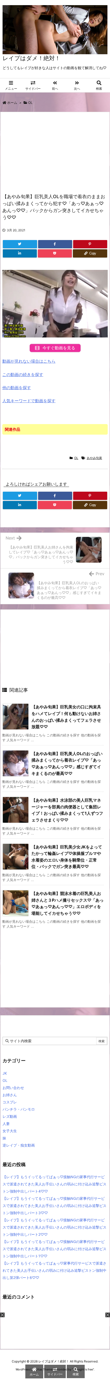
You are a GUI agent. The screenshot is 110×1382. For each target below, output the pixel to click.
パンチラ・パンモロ (19, 1109)
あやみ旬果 (94, 458)
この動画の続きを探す (22, 374)
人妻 (6, 1123)
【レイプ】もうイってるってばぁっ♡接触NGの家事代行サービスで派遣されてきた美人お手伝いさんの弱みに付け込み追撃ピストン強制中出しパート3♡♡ (54, 1205)
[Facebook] (55, 244)
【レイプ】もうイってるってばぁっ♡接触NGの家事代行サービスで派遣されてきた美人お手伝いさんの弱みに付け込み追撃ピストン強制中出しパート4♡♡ (54, 1184)
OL (30, 102)
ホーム (12, 102)
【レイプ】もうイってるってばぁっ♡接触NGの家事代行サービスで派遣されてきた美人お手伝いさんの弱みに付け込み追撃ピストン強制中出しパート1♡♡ (54, 1248)
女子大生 (10, 1131)
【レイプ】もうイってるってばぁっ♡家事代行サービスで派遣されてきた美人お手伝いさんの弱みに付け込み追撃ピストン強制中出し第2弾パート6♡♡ (54, 1270)
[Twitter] (20, 244)
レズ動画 (10, 1116)
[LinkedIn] (20, 253)
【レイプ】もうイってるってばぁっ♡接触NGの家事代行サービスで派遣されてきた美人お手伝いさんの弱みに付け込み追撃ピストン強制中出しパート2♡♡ (54, 1227)
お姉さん (10, 1095)
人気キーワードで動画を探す (29, 400)
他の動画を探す (16, 387)
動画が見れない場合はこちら (29, 361)
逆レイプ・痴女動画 (19, 1145)
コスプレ (10, 1102)
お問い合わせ (13, 1087)
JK (5, 1073)
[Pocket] (55, 253)
